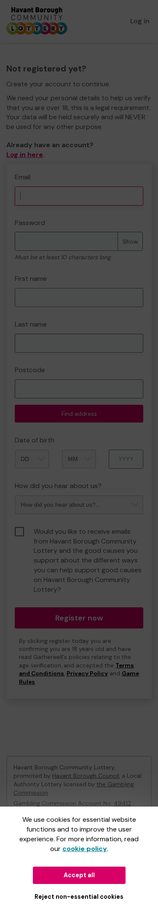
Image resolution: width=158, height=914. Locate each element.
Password (30, 222)
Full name (14, 168)
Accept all (79, 875)
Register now (79, 618)
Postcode (30, 369)
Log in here (24, 154)
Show (130, 241)
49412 (122, 803)
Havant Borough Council (85, 776)
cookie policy (84, 848)
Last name (31, 324)
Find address (79, 413)
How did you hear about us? (58, 485)
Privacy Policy (87, 673)
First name (31, 278)
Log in (140, 20)
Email (22, 177)
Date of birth (34, 440)
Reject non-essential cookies (79, 896)
